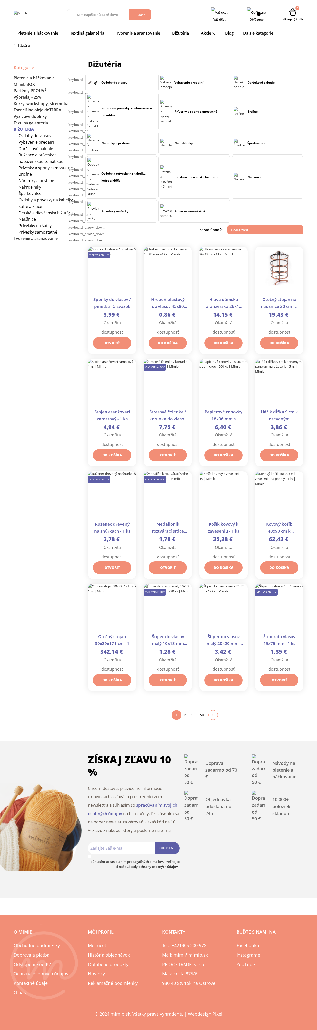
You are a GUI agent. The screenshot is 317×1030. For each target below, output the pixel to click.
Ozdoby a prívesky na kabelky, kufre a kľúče (46, 203)
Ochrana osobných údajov (41, 974)
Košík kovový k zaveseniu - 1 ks (223, 527)
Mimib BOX (24, 84)
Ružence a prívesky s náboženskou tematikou (41, 158)
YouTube (246, 964)
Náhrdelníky (30, 187)
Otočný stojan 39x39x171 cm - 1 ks (112, 640)
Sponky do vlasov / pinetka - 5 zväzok (112, 303)
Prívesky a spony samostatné (46, 168)
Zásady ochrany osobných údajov (153, 866)
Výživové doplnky (30, 116)
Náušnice (27, 219)
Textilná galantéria (31, 123)
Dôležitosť (266, 230)
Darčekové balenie (36, 148)
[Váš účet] (219, 12)
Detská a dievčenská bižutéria (46, 212)
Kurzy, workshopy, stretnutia (41, 103)
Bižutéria (24, 129)
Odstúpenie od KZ (32, 964)
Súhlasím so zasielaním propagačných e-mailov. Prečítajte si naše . (135, 864)
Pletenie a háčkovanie (34, 78)
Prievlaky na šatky (35, 225)
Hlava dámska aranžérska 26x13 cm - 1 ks (223, 303)
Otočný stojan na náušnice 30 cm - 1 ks (279, 303)
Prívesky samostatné (38, 232)
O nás (20, 992)
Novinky (96, 974)
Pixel (217, 1014)
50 (202, 715)
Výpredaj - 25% (28, 97)
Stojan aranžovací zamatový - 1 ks (112, 415)
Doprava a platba (31, 955)
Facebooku (248, 945)
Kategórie (24, 67)
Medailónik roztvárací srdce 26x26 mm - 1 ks (168, 528)
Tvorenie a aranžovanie (36, 238)
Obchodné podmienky (37, 945)
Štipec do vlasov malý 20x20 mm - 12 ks (224, 640)
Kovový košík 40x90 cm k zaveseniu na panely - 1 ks (279, 528)
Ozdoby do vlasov (35, 135)
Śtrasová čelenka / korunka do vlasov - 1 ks (167, 416)
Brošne (25, 174)
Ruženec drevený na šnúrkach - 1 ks (112, 527)
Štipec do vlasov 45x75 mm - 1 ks (279, 640)
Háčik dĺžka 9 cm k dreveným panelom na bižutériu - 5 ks (279, 416)
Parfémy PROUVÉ (30, 90)
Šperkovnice (30, 193)
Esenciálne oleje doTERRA (37, 110)
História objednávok (109, 955)
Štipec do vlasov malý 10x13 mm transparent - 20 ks (168, 640)
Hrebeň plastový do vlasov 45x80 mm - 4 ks (168, 303)
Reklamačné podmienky (113, 983)
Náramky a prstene (36, 180)
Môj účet (97, 945)
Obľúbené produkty (108, 964)
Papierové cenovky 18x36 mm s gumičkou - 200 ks (223, 416)
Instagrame (248, 955)
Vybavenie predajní (36, 142)
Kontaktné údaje (31, 983)
